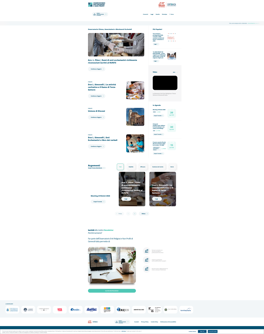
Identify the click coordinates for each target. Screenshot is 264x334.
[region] (132, 331)
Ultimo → (144, 214)
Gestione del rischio (157, 167)
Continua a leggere (96, 69)
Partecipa (164, 14)
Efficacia (142, 167)
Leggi (151, 14)
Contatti (136, 322)
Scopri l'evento (157, 115)
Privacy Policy (144, 322)
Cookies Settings (192, 331)
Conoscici (145, 14)
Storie (172, 167)
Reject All (202, 331)
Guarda (158, 14)
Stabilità (90, 81)
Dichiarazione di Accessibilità (168, 322)
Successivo (134, 214)
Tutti (120, 167)
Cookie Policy (154, 322)
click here (123, 331)
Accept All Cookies (213, 331)
